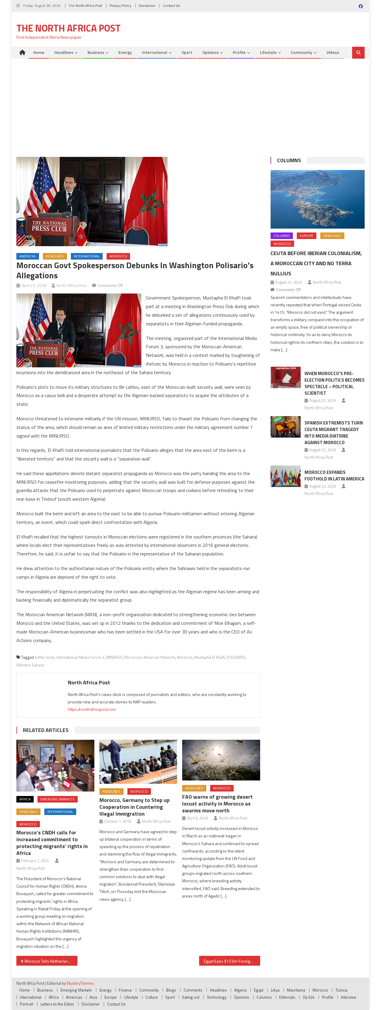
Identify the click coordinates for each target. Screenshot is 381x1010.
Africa (25, 799)
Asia (93, 997)
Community (301, 52)
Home (38, 52)
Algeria (240, 990)
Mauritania (296, 990)
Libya (275, 990)
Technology (217, 997)
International (154, 52)
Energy (125, 52)
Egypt (258, 990)
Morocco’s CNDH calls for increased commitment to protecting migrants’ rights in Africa (52, 842)
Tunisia (341, 990)
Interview (348, 997)
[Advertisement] (190, 103)
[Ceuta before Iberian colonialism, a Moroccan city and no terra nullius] (318, 199)
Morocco (118, 256)
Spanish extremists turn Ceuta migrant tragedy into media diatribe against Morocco (334, 432)
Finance (125, 990)
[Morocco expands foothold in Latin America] (286, 476)
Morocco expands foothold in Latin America (334, 475)
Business (96, 52)
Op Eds (309, 997)
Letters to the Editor (57, 1004)
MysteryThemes (80, 983)
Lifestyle (268, 52)
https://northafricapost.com (92, 709)
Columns (289, 160)
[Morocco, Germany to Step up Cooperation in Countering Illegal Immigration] (138, 762)
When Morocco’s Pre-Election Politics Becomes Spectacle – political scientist (335, 383)
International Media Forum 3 (80, 657)
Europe (306, 235)
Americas (27, 256)
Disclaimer (147, 5)
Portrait (26, 1004)
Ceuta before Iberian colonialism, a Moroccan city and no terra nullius (316, 263)
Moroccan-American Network (149, 657)
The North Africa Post (85, 5)
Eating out (190, 997)
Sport (187, 52)
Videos (333, 52)
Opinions (210, 52)
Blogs (171, 990)
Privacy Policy (120, 5)
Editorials (287, 997)
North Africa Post (72, 285)
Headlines (63, 52)
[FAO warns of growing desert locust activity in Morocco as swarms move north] (221, 760)
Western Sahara (30, 665)
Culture (152, 997)
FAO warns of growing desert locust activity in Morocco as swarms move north (217, 803)
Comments (193, 990)
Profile (239, 52)
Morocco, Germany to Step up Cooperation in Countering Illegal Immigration (134, 807)
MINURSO (114, 657)
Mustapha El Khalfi (209, 657)
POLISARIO (236, 657)
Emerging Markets (57, 799)
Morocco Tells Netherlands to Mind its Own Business (51, 961)
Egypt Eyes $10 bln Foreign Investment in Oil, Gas (232, 961)
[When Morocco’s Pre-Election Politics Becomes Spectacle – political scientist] (286, 377)
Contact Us (171, 5)
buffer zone (44, 657)
